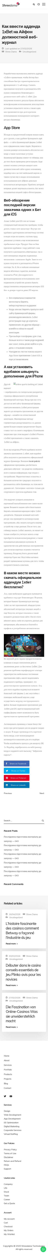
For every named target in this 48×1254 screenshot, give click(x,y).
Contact (7, 1088)
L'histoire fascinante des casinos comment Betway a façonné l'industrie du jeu (22, 930)
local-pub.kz (34, 461)
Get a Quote (9, 1203)
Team (6, 1195)
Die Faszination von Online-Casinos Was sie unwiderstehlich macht (22, 1014)
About (6, 1060)
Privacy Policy (10, 1149)
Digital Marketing (11, 1126)
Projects (7, 1079)
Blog (6, 1083)
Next (42, 793)
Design (7, 1111)
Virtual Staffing (11, 1134)
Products (8, 1074)
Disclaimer (8, 1157)
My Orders (8, 1230)
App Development (12, 1118)
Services (8, 1065)
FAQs (6, 1165)
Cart (6, 1222)
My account (9, 1219)
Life (5, 1188)
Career (7, 1199)
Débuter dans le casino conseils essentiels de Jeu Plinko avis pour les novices (23, 972)
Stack (6, 1191)
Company (8, 1184)
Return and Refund (12, 1161)
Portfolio (8, 1069)
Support (7, 1168)
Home (6, 1055)
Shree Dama (11, 51)
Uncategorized (29, 51)
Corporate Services (12, 1130)
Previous (8, 793)
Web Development (12, 1115)
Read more (11, 944)
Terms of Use (10, 1153)
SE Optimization (11, 1122)
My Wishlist (9, 1234)
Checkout (8, 1226)
